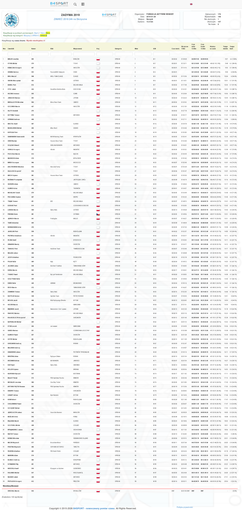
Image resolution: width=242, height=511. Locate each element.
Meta (48, 33)
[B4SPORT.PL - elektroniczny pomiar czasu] (83, 4)
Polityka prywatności (185, 507)
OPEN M (43, 35)
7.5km (41, 33)
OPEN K (35, 35)
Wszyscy (27, 35)
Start (36, 33)
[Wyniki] (75, 4)
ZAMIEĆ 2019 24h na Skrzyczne (70, 19)
